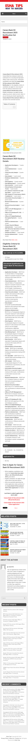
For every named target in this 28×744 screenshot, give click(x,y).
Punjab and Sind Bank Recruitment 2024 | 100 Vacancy (16, 533)
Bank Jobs (5, 37)
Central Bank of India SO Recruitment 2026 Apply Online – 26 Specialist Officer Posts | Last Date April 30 (17, 541)
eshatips (11, 567)
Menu (13, 13)
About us (11, 738)
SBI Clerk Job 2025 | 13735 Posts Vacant (17, 524)
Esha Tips (8, 736)
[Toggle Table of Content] (13, 107)
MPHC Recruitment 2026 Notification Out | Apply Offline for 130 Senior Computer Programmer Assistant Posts (13, 615)
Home (3, 21)
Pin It (16, 508)
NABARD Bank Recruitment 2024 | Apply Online (18, 550)
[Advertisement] (14, 59)
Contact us (18, 738)
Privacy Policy (4, 738)
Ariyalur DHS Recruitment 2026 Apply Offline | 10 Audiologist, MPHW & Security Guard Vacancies (13, 659)
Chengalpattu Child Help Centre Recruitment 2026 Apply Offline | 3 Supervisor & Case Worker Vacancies (14, 715)
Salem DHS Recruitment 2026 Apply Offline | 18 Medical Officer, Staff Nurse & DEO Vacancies (13, 644)
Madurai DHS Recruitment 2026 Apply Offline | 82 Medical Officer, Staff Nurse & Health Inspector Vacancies (13, 639)
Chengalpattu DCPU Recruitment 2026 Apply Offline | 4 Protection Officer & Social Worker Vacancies (13, 692)
